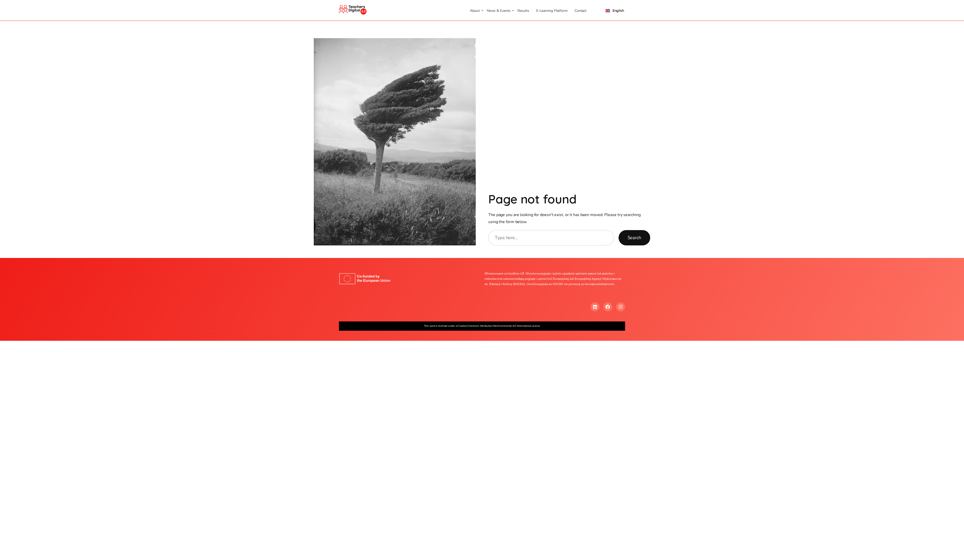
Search (634, 238)
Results (523, 10)
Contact (580, 10)
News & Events (499, 10)
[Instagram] (620, 306)
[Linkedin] (594, 306)
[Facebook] (607, 306)
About (475, 10)
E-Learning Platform (552, 10)
